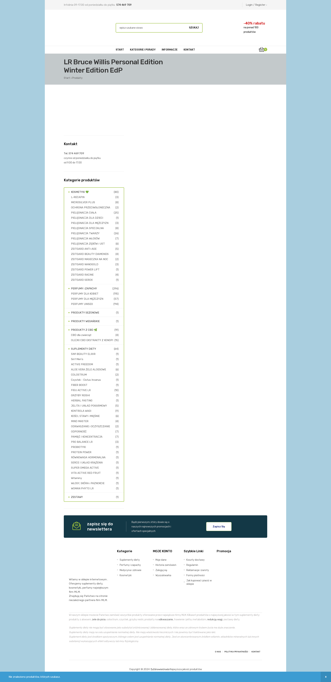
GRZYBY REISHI (80, 395)
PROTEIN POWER (81, 452)
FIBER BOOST (79, 385)
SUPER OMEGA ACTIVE (85, 467)
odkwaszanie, (165, 619)
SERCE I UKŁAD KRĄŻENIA (87, 462)
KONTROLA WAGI (81, 410)
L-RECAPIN (77, 197)
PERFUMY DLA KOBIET (84, 293)
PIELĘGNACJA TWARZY (85, 233)
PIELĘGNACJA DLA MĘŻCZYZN (89, 223)
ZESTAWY (77, 497)
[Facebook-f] (72, 652)
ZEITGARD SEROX (82, 279)
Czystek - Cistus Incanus (86, 379)
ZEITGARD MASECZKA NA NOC (89, 259)
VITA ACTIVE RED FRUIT (86, 472)
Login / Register (255, 4)
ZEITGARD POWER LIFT (85, 269)
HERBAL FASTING (81, 400)
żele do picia (99, 619)
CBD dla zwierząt (81, 335)
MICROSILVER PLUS (83, 202)
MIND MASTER (79, 421)
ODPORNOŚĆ (79, 431)
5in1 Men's (77, 359)
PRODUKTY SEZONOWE (85, 312)
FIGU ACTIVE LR (81, 390)
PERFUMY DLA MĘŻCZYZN (87, 298)
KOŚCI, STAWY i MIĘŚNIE (85, 416)
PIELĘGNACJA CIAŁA (83, 212)
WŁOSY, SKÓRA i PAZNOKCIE (87, 483)
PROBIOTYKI (78, 447)
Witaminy (76, 478)
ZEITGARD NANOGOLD (84, 264)
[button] (219, 526)
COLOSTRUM (79, 374)
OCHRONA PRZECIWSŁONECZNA (90, 207)
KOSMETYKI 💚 (80, 192)
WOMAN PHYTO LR (82, 488)
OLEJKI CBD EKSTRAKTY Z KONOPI (92, 340)
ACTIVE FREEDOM (82, 364)
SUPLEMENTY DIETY (83, 348)
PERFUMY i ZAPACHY (84, 288)
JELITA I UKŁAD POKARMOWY (89, 405)
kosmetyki (75, 587)
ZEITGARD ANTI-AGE (84, 248)
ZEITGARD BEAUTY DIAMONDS (90, 254)
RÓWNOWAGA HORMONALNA (88, 457)
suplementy (89, 583)
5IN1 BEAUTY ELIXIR (83, 354)
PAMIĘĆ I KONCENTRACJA (86, 436)
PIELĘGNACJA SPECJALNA (87, 228)
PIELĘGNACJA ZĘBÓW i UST (88, 243)
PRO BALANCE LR (82, 441)
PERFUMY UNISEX (82, 304)
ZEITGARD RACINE (82, 274)
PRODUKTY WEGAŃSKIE (85, 321)
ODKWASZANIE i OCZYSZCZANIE (90, 426)
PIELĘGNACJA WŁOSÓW (85, 238)
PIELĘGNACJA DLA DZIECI (87, 217)
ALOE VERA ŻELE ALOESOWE (88, 369)
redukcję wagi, (215, 619)
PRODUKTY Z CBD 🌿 (84, 329)
